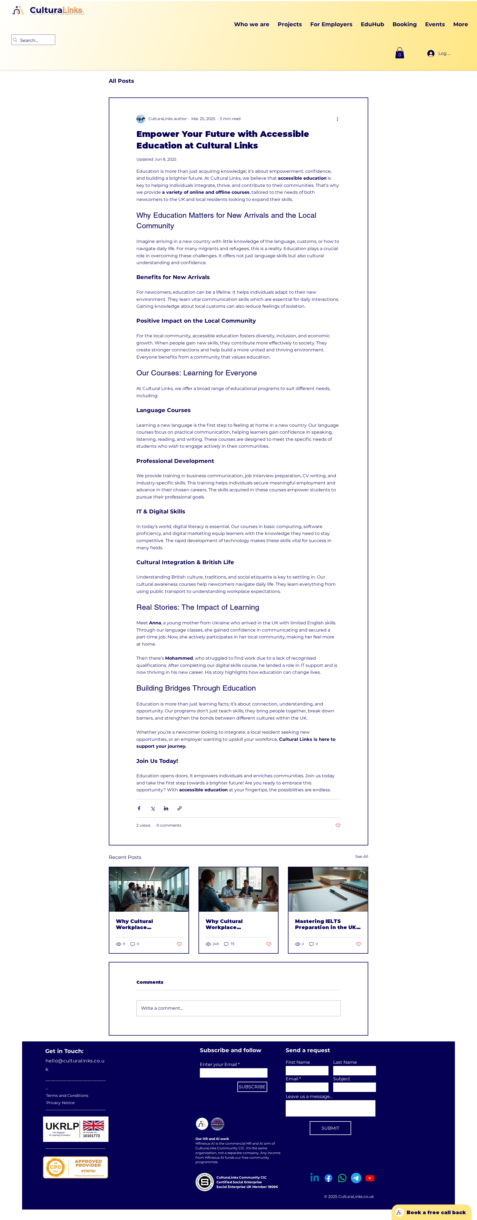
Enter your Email (218, 1064)
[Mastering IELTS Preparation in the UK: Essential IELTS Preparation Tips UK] (328, 889)
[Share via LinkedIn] (166, 808)
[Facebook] (328, 1178)
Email (292, 1079)
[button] (399, 53)
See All (361, 856)
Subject (341, 1079)
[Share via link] (179, 808)
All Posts (121, 81)
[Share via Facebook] (139, 808)
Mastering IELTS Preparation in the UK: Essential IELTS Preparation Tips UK (326, 924)
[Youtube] (370, 1178)
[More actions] (337, 119)
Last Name (345, 1062)
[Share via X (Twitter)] (152, 808)
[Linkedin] (314, 1178)
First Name (298, 1062)
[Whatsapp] (342, 1178)
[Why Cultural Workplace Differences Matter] (149, 889)
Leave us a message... (309, 1096)
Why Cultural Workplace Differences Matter (143, 924)
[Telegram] (356, 1178)
